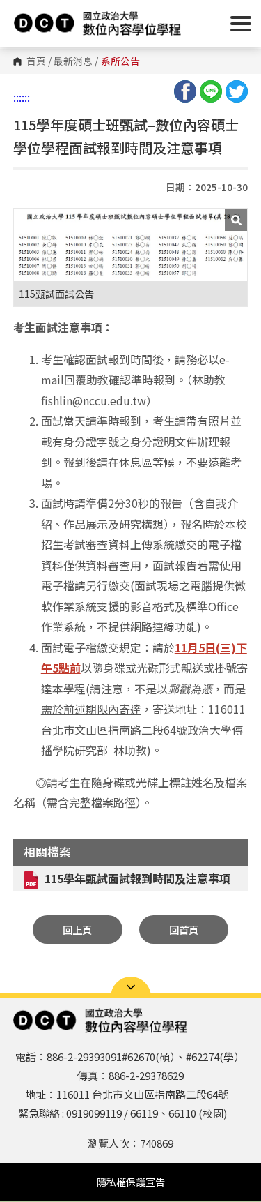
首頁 (36, 61)
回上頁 (77, 929)
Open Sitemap (131, 987)
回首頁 (183, 929)
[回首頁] (97, 23)
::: (17, 97)
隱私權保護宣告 (131, 1182)
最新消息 (73, 61)
